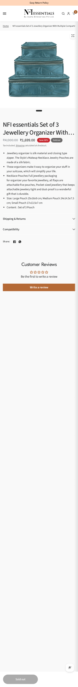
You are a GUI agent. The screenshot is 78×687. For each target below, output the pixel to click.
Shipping (20, 145)
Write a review (39, 287)
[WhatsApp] (20, 241)
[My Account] (68, 13)
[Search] (63, 13)
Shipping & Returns (14, 219)
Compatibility (11, 229)
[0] (73, 13)
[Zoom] (73, 36)
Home (6, 26)
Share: (6, 241)
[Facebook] (14, 241)
